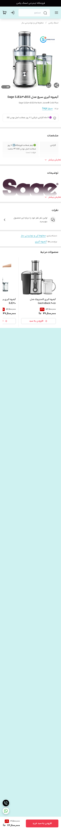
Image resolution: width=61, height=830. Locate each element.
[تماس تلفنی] (6, 803)
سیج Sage (47, 108)
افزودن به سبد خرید (42, 823)
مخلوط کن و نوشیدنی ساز (32, 23)
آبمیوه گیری (41, 241)
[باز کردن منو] (55, 12)
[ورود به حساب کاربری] (13, 12)
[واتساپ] (6, 811)
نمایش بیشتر (54, 159)
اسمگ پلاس (53, 23)
